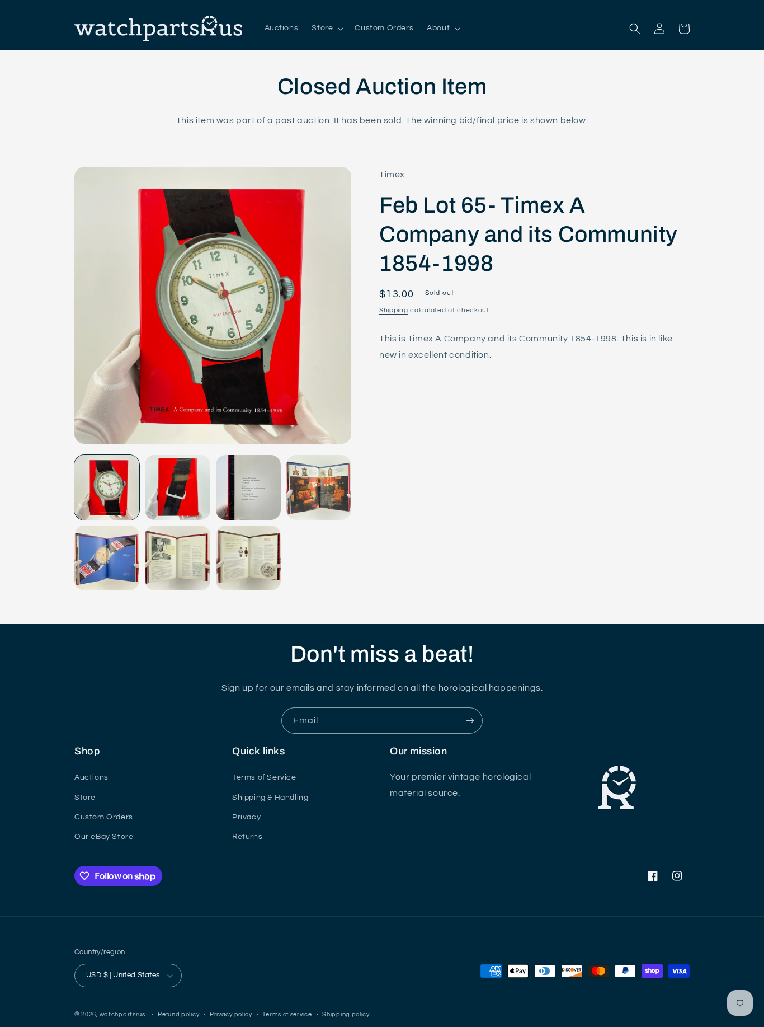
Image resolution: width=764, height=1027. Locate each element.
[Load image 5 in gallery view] (106, 558)
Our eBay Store (103, 837)
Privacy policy (231, 1014)
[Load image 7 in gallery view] (248, 558)
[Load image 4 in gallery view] (318, 487)
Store (85, 797)
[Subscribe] (470, 720)
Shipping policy (346, 1014)
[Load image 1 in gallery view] (106, 487)
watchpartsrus (122, 1014)
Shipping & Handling (270, 797)
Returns (247, 837)
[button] (326, 28)
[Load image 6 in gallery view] (177, 558)
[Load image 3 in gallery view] (248, 487)
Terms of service (287, 1014)
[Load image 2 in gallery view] (177, 487)
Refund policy (178, 1014)
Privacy (246, 817)
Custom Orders (103, 817)
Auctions (91, 777)
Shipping (393, 311)
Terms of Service (264, 777)
